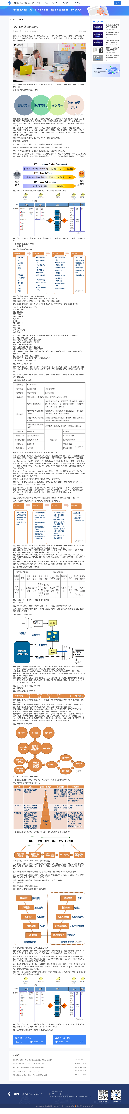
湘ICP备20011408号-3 (68, 1106)
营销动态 (20, 20)
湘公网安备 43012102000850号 (84, 1106)
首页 (46, 3)
